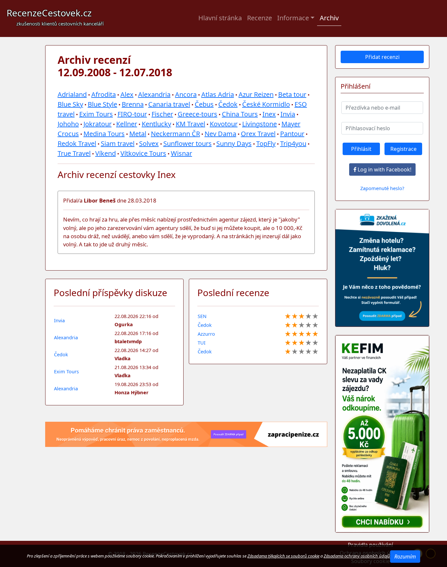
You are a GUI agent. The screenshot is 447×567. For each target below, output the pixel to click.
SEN (202, 316)
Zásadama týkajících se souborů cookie (283, 556)
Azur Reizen (256, 94)
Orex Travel (258, 133)
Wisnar (181, 153)
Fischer (162, 114)
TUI (202, 342)
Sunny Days (234, 143)
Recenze (259, 17)
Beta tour (292, 94)
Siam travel (117, 143)
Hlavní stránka (220, 17)
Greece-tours (197, 114)
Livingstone (259, 123)
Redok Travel (77, 143)
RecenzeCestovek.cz (55, 17)
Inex (269, 114)
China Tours (240, 114)
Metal (137, 133)
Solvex (149, 143)
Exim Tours (96, 114)
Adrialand (72, 94)
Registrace (403, 148)
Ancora (186, 94)
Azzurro (206, 333)
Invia (287, 114)
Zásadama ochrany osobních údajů (357, 556)
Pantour (292, 133)
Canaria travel (169, 104)
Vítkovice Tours (143, 153)
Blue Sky (70, 104)
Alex (127, 94)
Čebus (204, 104)
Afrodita (103, 94)
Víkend (105, 153)
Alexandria (154, 94)
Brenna (133, 104)
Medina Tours (104, 133)
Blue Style (102, 104)
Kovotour (224, 123)
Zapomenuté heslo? (382, 188)
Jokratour (97, 123)
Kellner (126, 123)
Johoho (68, 123)
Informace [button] (293, 17)
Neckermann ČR (175, 133)
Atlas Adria (217, 94)
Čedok (228, 104)
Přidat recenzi (382, 57)
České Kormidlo (266, 104)
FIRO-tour (132, 114)
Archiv (329, 17)
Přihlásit (361, 148)
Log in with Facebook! (383, 169)
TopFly (266, 143)
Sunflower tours (187, 143)
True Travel (74, 153)
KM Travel (190, 123)
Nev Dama (220, 133)
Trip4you (293, 143)
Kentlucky (156, 123)
